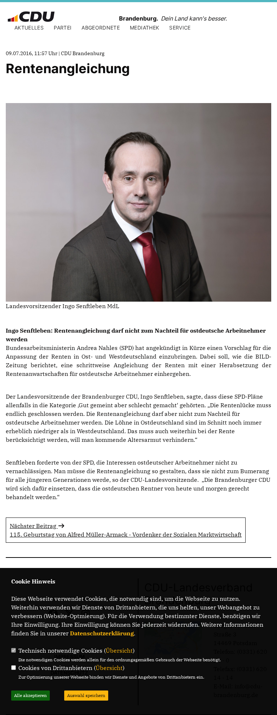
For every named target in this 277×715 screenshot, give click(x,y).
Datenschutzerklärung (102, 633)
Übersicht (119, 650)
